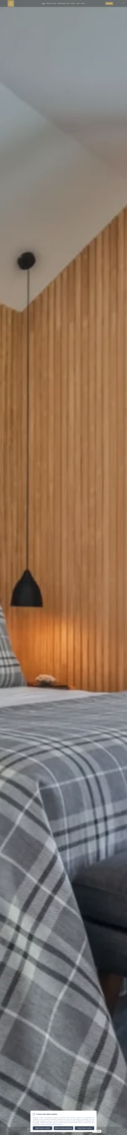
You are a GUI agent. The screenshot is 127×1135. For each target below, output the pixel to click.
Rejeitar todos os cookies (42, 1128)
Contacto (83, 3)
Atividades (73, 3)
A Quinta (78, 3)
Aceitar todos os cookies (84, 1128)
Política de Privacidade (56, 1124)
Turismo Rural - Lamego (51, 3)
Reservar (109, 3)
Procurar (97, 1131)
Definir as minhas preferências (63, 1128)
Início (43, 3)
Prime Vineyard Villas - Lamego (63, 3)
